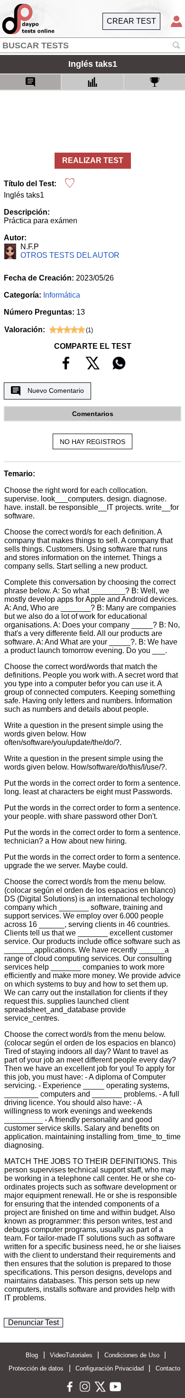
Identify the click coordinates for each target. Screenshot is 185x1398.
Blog (32, 1355)
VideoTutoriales (71, 1355)
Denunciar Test (33, 1322)
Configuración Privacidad (109, 1368)
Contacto (168, 1368)
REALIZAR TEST (92, 160)
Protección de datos (36, 1368)
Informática (61, 295)
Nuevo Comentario (56, 390)
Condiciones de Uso (131, 1355)
